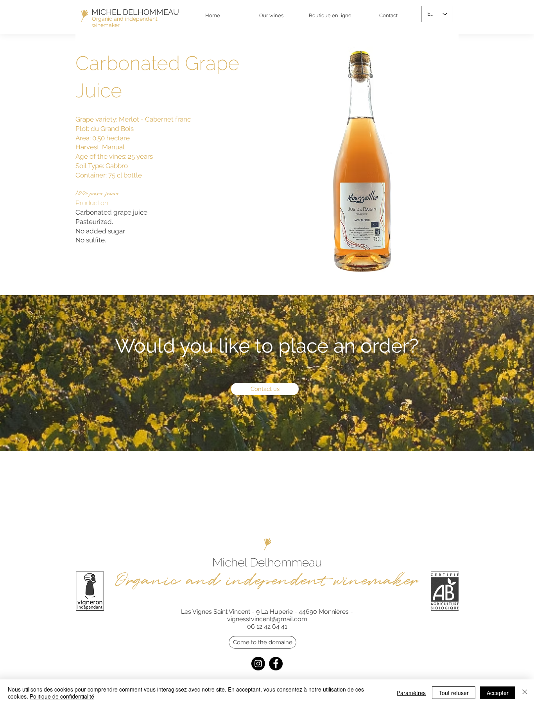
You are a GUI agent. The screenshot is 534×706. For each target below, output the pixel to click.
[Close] (524, 693)
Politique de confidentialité (62, 696)
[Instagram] (258, 663)
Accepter (498, 693)
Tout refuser (454, 693)
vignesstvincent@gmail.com (267, 619)
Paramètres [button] (411, 693)
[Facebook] (276, 663)
